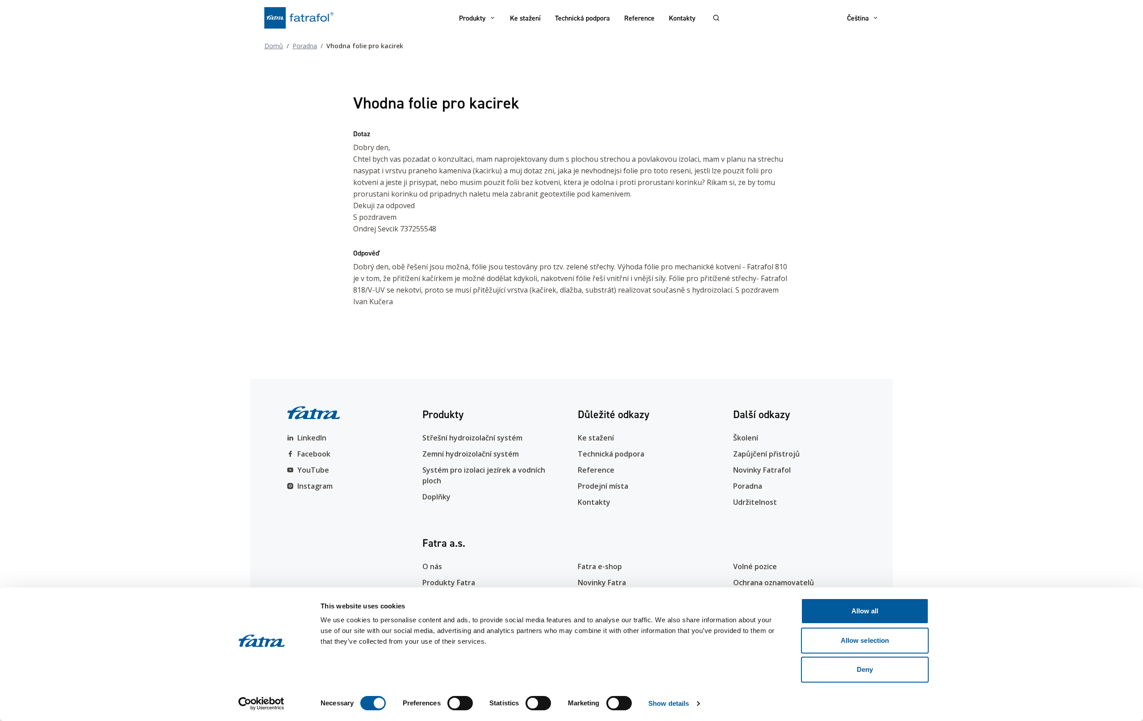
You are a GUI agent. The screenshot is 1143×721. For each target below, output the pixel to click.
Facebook (313, 454)
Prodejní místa (603, 486)
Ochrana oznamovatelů (773, 582)
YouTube (313, 470)
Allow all (865, 611)
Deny (865, 669)
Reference (639, 17)
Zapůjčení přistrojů (766, 454)
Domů (273, 46)
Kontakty (682, 17)
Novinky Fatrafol (762, 470)
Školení (745, 438)
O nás (432, 566)
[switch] (460, 703)
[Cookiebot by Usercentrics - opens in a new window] (261, 703)
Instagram (315, 486)
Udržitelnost (755, 502)
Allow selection (865, 640)
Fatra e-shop (600, 566)
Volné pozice (755, 566)
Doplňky (436, 497)
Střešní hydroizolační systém (472, 438)
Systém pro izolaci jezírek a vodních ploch (483, 475)
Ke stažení (525, 17)
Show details (668, 703)
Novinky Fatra (602, 582)
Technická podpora (582, 17)
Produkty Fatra (448, 582)
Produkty (472, 17)
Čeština (858, 17)
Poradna (304, 46)
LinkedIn (311, 438)
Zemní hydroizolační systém (470, 454)
